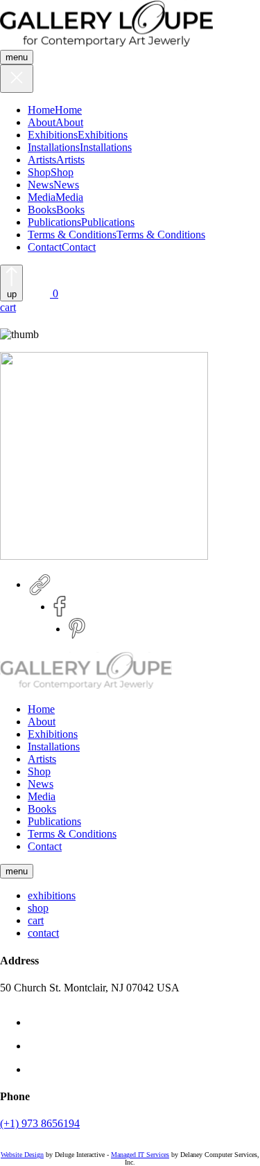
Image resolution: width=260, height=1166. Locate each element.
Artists (42, 160)
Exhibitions (53, 135)
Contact (45, 247)
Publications (54, 222)
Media (41, 197)
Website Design (22, 1154)
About (41, 122)
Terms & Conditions (72, 234)
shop (38, 908)
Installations (54, 147)
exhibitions (52, 895)
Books (42, 209)
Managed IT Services (140, 1154)
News (40, 185)
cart (36, 920)
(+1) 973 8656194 (40, 1123)
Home (41, 110)
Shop (39, 172)
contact (43, 933)
